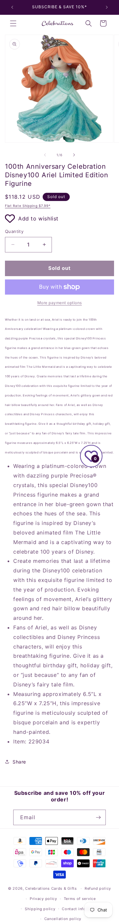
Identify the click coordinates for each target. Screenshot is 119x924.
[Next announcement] (106, 7)
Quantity (14, 231)
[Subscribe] (98, 817)
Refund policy (98, 888)
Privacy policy (43, 898)
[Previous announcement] (12, 7)
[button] (13, 23)
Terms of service (80, 898)
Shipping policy (40, 909)
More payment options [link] (59, 302)
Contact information (81, 909)
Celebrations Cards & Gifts (51, 888)
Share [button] (19, 762)
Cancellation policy (62, 918)
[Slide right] (74, 155)
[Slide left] (45, 155)
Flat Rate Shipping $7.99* (28, 206)
